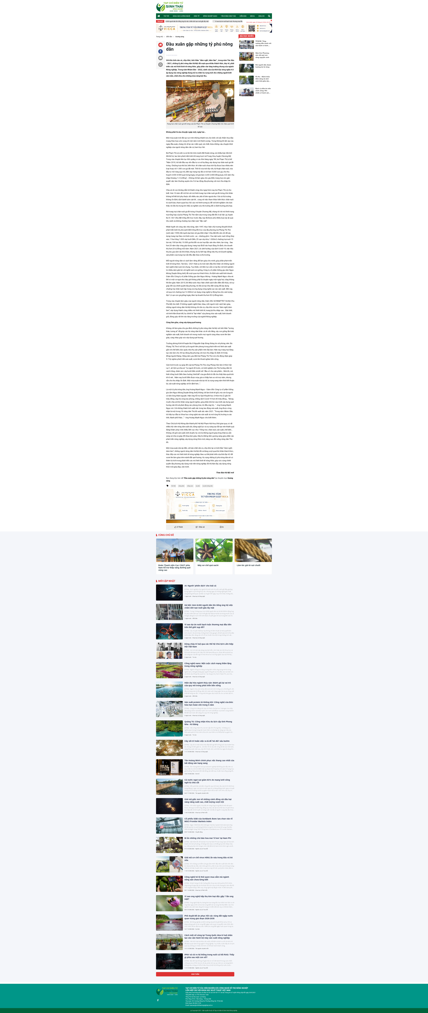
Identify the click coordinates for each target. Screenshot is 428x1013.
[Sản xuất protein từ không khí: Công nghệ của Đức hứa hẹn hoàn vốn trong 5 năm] (169, 709)
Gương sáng (161, 559)
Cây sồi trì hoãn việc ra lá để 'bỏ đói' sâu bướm (206, 741)
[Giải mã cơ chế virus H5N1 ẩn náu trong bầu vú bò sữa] (169, 864)
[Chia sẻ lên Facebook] (160, 51)
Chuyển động (199, 832)
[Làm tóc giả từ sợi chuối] (253, 550)
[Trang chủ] (159, 16)
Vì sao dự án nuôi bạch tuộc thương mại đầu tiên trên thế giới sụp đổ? (173, 21)
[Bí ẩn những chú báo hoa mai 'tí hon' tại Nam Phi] (169, 845)
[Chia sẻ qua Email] (160, 58)
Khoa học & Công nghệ (198, 596)
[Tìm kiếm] (269, 16)
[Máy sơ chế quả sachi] (214, 550)
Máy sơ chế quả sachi (208, 565)
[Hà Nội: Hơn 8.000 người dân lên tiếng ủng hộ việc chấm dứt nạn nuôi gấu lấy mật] (169, 612)
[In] (160, 64)
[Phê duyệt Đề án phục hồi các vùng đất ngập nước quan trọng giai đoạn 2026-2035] (169, 923)
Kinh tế (197, 774)
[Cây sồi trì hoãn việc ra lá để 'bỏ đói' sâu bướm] (169, 748)
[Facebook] (158, 1000)
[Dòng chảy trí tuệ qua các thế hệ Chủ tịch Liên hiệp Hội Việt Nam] (169, 651)
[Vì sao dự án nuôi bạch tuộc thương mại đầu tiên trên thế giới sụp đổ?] (169, 631)
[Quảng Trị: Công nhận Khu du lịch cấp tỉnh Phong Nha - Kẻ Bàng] (169, 728)
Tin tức (194, 657)
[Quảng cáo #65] (200, 506)
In (223, 527)
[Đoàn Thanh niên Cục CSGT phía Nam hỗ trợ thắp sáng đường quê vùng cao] (174, 550)
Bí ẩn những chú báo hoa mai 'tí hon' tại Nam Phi (207, 838)
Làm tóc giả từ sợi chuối (248, 565)
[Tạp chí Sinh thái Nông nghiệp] (170, 6)
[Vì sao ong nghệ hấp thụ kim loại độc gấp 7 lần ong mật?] (169, 903)
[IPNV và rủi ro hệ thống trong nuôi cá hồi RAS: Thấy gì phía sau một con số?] (169, 961)
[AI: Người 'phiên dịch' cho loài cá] (169, 593)
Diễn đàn (194, 618)
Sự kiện (197, 929)
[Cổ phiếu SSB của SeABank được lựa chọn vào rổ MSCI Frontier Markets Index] (169, 825)
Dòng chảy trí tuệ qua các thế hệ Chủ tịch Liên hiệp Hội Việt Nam (221, 21)
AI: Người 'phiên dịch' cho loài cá (200, 586)
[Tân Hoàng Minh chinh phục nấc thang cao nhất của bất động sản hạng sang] (169, 767)
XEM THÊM (195, 974)
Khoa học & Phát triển (201, 812)
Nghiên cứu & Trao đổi (201, 849)
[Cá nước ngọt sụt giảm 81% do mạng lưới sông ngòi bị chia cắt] (169, 787)
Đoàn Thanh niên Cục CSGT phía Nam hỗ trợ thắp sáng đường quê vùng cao (174, 567)
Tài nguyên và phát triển (202, 793)
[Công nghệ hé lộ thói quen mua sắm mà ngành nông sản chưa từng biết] (169, 884)
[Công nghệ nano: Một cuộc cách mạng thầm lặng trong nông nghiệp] (169, 670)
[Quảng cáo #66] (214, 28)
